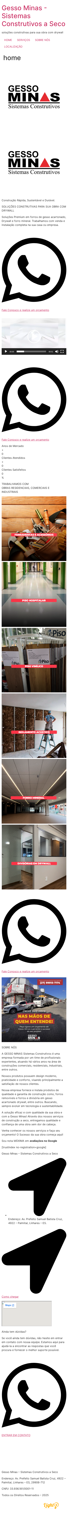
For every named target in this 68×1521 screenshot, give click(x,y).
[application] (34, 336)
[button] (34, 336)
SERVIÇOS (23, 40)
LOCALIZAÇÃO (13, 46)
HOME (8, 40)
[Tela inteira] (62, 351)
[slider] (31, 351)
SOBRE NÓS (42, 40)
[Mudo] (56, 351)
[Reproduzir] (6, 351)
